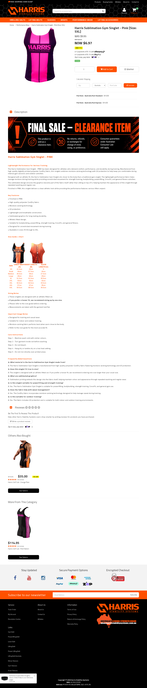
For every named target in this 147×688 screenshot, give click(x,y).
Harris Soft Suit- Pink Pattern (18, 548)
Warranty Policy (72, 624)
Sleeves (51, 20)
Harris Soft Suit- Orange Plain (18, 482)
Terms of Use (71, 609)
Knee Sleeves (13, 670)
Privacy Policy (72, 614)
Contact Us (135, 2)
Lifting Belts (36, 20)
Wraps (64, 20)
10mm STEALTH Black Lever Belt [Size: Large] (21, 679)
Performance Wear (83, 20)
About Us (126, 2)
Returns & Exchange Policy (76, 619)
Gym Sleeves (12, 665)
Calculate (131, 85)
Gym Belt (11, 632)
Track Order (12, 609)
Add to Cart (108, 69)
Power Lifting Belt (14, 651)
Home (12, 25)
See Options (23, 490)
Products (98, 2)
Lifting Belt (11, 646)
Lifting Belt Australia (14, 656)
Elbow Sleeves (13, 661)
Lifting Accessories (108, 20)
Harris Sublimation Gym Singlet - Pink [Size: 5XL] (48, 25)
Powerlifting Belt (13, 636)
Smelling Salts (17, 20)
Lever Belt (11, 641)
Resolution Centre (14, 619)
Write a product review (21, 421)
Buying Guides (108, 2)
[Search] (103, 11)
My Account (12, 614)
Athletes (118, 2)
